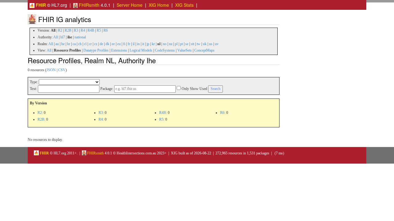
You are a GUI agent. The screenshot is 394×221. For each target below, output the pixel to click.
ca (74, 44)
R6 (105, 30)
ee (113, 44)
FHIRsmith (88, 5)
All (55, 37)
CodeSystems (165, 50)
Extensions (119, 50)
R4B (90, 30)
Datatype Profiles (96, 50)
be (63, 44)
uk (205, 44)
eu (119, 44)
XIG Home (159, 5)
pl (176, 44)
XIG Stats (184, 5)
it (143, 44)
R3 (76, 30)
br (68, 44)
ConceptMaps (204, 50)
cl (85, 44)
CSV (62, 70)
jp (148, 44)
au (57, 44)
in (138, 44)
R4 (83, 30)
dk (107, 44)
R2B (68, 30)
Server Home (130, 5)
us (210, 44)
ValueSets (184, 50)
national (80, 37)
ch (80, 44)
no (165, 44)
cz (95, 44)
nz (170, 44)
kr (153, 44)
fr (129, 44)
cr (90, 44)
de (101, 44)
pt (181, 44)
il (134, 44)
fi (124, 44)
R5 (99, 30)
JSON (51, 70)
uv (217, 44)
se (186, 44)
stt (192, 44)
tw (198, 44)
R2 (60, 30)
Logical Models (141, 50)
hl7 (62, 37)
